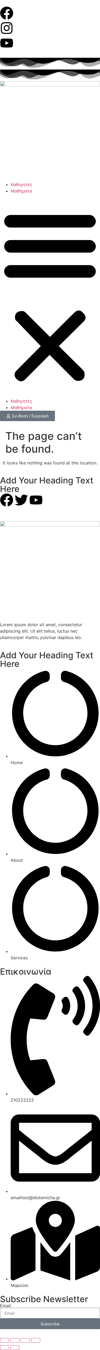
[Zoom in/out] (4, 1340)
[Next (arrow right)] (14, 1347)
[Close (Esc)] (35, 1340)
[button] (50, 296)
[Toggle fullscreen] (14, 1340)
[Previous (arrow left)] (4, 1347)
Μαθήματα (21, 191)
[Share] (25, 1340)
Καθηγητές (21, 184)
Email (5, 1305)
